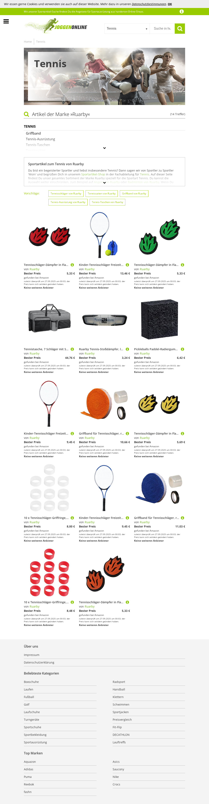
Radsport (119, 682)
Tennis (40, 41)
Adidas (28, 769)
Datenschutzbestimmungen (149, 4)
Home (28, 41)
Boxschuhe (31, 682)
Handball (119, 689)
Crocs (116, 784)
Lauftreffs (119, 742)
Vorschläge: (32, 193)
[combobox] (127, 28)
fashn (28, 792)
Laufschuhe (32, 712)
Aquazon (30, 762)
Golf (26, 704)
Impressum (31, 655)
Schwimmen (121, 704)
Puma (28, 777)
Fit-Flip (117, 727)
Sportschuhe (32, 727)
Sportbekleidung (35, 735)
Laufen (28, 689)
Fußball (29, 697)
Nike (116, 777)
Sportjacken (121, 712)
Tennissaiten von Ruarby (102, 193)
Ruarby (34, 269)
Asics (116, 762)
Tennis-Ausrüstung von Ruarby (68, 202)
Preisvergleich (122, 719)
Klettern (118, 697)
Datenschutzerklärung (39, 662)
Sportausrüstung (35, 742)
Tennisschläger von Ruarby (66, 193)
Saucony (118, 769)
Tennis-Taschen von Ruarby (107, 202)
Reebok (29, 784)
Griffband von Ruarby (134, 193)
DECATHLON (121, 735)
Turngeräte (31, 719)
